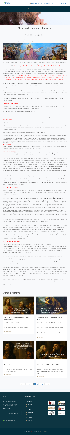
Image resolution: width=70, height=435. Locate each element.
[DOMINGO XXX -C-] (18, 350)
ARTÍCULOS (29, 9)
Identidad (29, 401)
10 (42, 384)
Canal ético (30, 420)
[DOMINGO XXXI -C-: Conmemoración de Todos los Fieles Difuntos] (18, 305)
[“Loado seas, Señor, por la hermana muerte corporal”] (51, 305)
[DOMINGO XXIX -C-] (51, 350)
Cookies (30, 417)
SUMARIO (18, 9)
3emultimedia (43, 431)
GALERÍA (39, 9)
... (24, 384)
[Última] (48, 384)
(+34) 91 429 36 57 (62, 3)
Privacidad (30, 415)
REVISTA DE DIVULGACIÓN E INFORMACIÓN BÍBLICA (43, 3)
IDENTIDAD (8, 9)
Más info (8, 331)
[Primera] (21, 384)
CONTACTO (62, 9)
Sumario (30, 404)
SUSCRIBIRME (50, 9)
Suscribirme (30, 412)
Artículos (30, 407)
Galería (29, 409)
